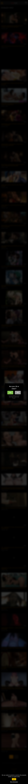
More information (14, 781)
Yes (10, 392)
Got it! (14, 779)
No (18, 392)
